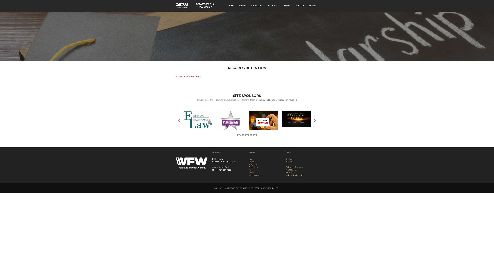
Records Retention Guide (188, 76)
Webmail (289, 162)
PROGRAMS (256, 6)
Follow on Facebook (294, 167)
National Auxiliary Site (294, 175)
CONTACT (299, 6)
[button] (179, 120)
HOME (231, 6)
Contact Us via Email (220, 167)
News (251, 170)
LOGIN (312, 6)
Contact (252, 173)
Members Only (255, 175)
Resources (253, 167)
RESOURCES (273, 6)
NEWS (286, 6)
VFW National (291, 170)
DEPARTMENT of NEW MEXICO (205, 5)
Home (251, 159)
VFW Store (290, 173)
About (251, 162)
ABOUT (242, 6)
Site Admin (290, 159)
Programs (253, 164)
